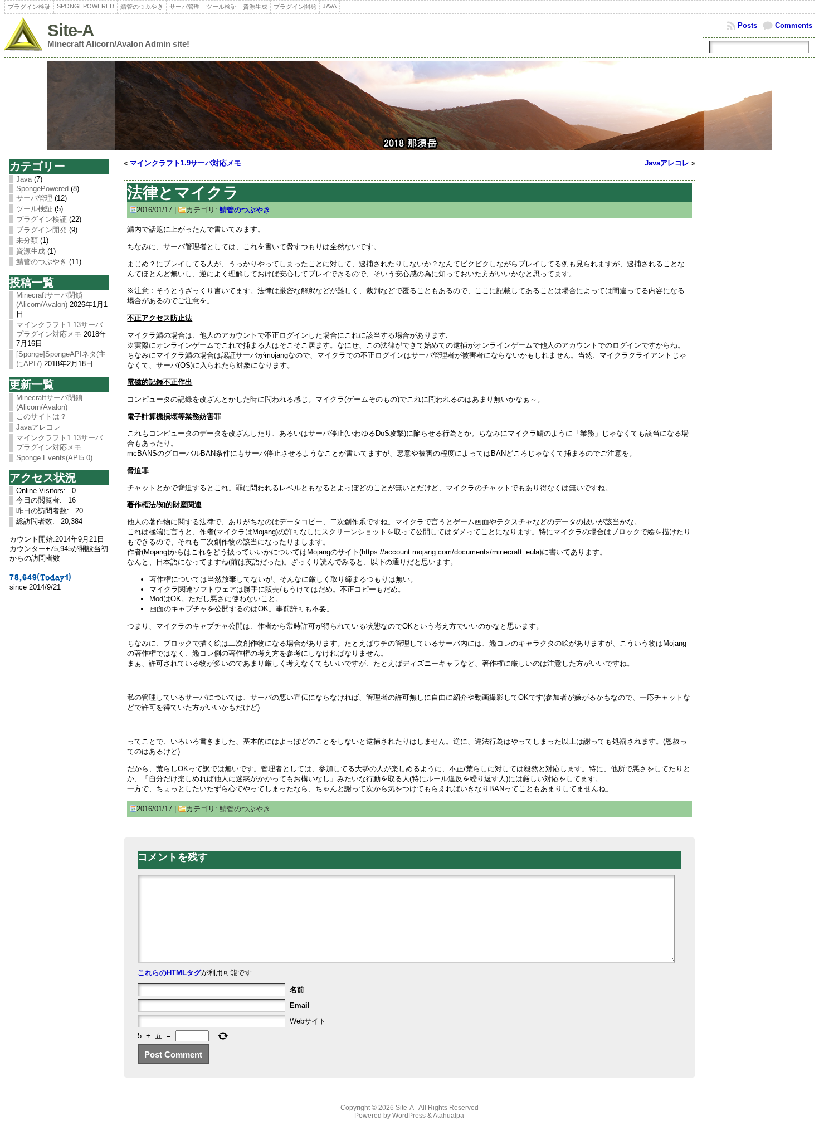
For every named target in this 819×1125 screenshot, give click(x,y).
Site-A (70, 30)
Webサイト (308, 1021)
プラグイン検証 (41, 219)
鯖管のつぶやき (41, 261)
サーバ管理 (34, 198)
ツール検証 (34, 208)
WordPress (409, 1115)
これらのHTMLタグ (169, 972)
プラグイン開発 (41, 230)
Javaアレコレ (667, 163)
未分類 (27, 240)
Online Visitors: (42, 490)
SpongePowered (42, 188)
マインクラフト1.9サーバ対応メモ (185, 163)
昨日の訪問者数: (43, 511)
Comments (793, 25)
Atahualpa (448, 1115)
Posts (747, 25)
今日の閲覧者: (40, 500)
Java (24, 179)
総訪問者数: (36, 521)
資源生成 (30, 251)
